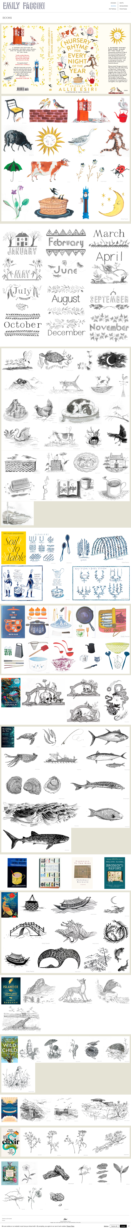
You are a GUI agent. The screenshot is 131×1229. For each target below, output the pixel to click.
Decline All (114, 1226)
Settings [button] (106, 1226)
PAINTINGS (123, 9)
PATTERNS (112, 9)
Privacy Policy (70, 1226)
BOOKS (113, 6)
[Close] (129, 1226)
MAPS (122, 3)
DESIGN (113, 3)
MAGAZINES (124, 6)
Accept (123, 1226)
